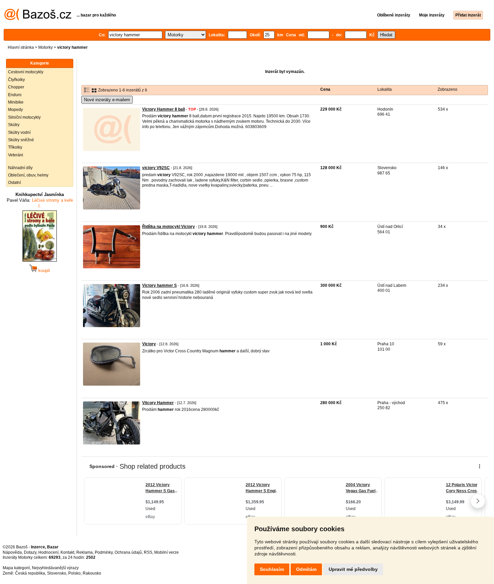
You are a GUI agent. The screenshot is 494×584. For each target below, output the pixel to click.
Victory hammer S (159, 285)
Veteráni (15, 155)
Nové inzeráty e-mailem (107, 99)
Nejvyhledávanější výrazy (55, 568)
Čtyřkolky (16, 79)
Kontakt (67, 552)
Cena (325, 89)
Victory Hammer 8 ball (163, 109)
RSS (148, 552)
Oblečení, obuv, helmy (28, 175)
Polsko (74, 573)
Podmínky (104, 552)
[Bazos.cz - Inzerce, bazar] (37, 18)
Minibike (16, 102)
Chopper (16, 87)
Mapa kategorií (16, 568)
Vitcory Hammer (158, 402)
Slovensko (56, 573)
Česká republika (30, 573)
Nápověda (12, 552)
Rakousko (92, 573)
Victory (149, 344)
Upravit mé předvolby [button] (353, 569)
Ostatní (14, 182)
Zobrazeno (447, 89)
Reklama (84, 552)
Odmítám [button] (306, 569)
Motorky (45, 47)
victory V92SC (156, 167)
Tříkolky (15, 147)
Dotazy (30, 552)
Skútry (13, 124)
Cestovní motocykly (25, 72)
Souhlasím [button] (272, 569)
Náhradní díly (20, 167)
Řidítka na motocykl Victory (168, 226)
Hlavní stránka (21, 47)
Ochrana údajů (128, 552)
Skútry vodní (19, 132)
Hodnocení (48, 552)
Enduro (15, 94)
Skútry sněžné (21, 140)
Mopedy (15, 109)
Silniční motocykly (24, 117)
